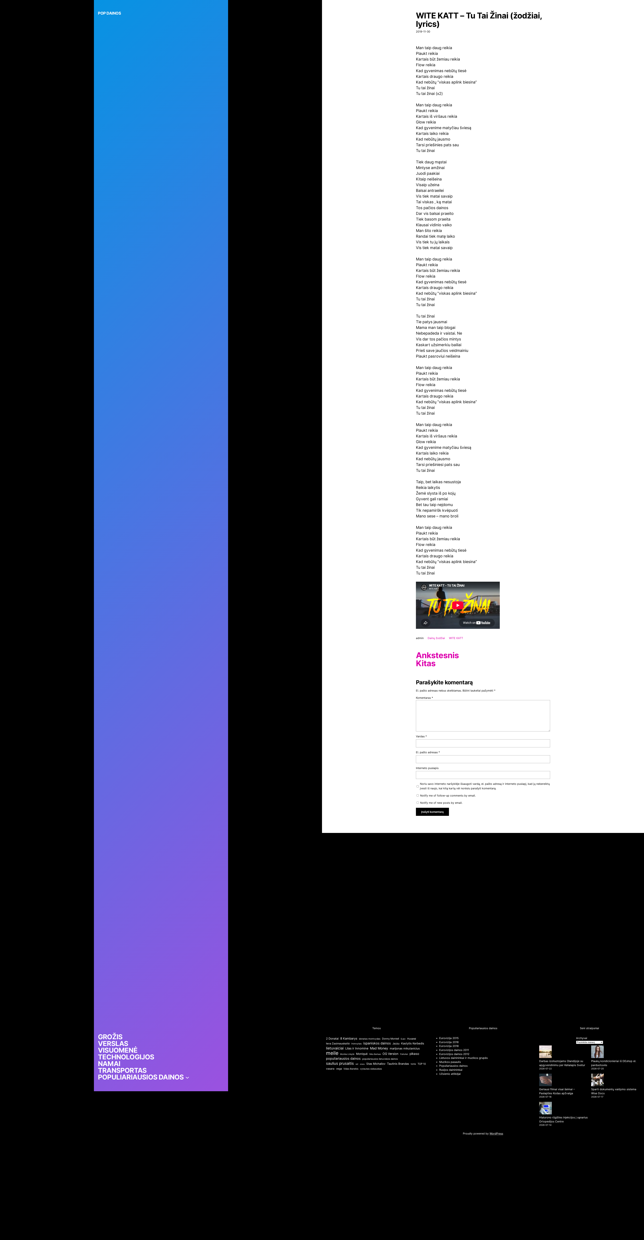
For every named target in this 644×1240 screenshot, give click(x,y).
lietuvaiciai (335, 1048)
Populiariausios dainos (453, 1065)
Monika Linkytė (347, 1054)
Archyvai (581, 1038)
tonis (413, 1064)
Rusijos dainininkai (450, 1069)
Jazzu (395, 1043)
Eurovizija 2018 (449, 1046)
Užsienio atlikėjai (450, 1073)
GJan (403, 1039)
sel (357, 1064)
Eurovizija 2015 (449, 1038)
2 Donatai (332, 1038)
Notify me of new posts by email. (441, 802)
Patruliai (404, 1054)
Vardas (421, 736)
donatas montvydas (369, 1038)
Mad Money (379, 1048)
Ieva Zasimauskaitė (338, 1043)
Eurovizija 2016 (449, 1042)
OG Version (390, 1054)
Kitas (426, 663)
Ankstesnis (437, 655)
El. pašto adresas (428, 752)
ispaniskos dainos (377, 1043)
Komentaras (424, 697)
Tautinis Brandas (398, 1063)
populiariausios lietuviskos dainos (380, 1059)
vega (339, 1068)
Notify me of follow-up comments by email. (448, 795)
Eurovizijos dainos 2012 (454, 1054)
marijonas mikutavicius (405, 1048)
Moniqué (362, 1054)
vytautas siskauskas (371, 1068)
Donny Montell (390, 1038)
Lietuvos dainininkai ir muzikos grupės (463, 1058)
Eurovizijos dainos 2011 (454, 1050)
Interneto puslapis (427, 768)
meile (332, 1053)
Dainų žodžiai (436, 638)
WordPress (496, 1133)
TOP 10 (422, 1063)
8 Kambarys (348, 1038)
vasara (330, 1068)
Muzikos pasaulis (450, 1062)
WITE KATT (456, 638)
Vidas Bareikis (350, 1068)
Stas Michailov (375, 1063)
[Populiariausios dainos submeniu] (187, 1077)
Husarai (411, 1038)
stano (362, 1064)
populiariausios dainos (343, 1059)
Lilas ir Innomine (356, 1048)
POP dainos (109, 13)
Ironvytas (356, 1043)
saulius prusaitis (340, 1063)
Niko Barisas (375, 1054)
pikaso (414, 1054)
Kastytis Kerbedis (412, 1043)
